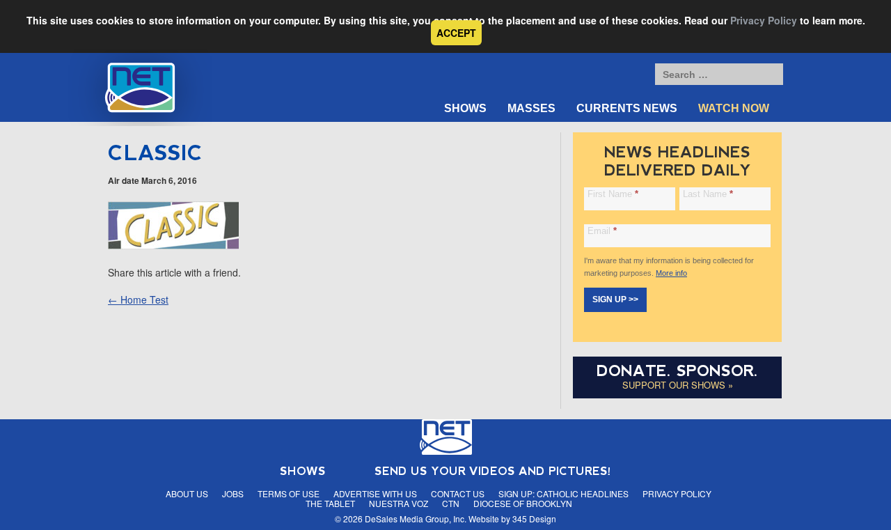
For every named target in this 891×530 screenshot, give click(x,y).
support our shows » (677, 384)
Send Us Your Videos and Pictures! (492, 471)
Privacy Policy (763, 20)
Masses (531, 108)
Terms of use (289, 493)
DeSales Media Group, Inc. (415, 518)
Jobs (233, 493)
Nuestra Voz (398, 503)
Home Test (138, 299)
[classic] (173, 245)
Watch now (733, 108)
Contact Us (457, 493)
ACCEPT (456, 33)
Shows (465, 108)
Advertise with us (375, 493)
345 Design (534, 518)
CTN (450, 503)
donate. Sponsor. (677, 371)
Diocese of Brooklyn (522, 503)
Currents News (626, 108)
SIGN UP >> (615, 299)
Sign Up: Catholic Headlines (563, 493)
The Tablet (330, 503)
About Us (187, 493)
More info (671, 273)
